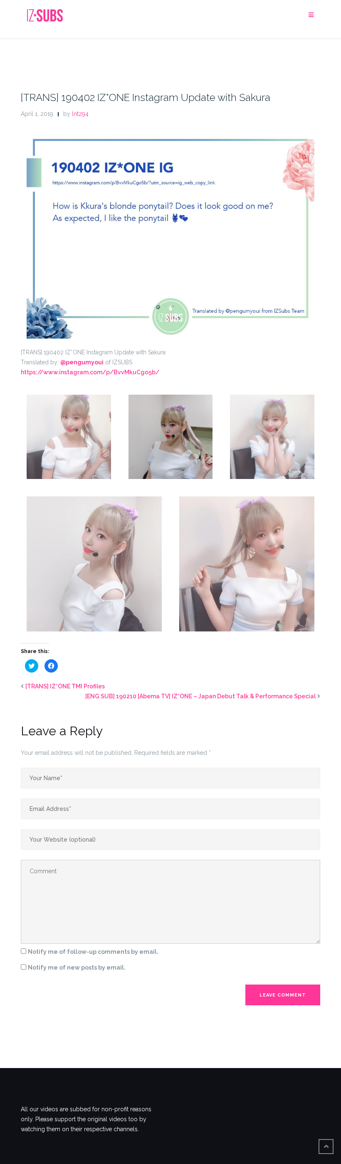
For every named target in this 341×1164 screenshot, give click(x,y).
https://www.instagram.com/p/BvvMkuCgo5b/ (90, 372)
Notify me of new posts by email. (77, 967)
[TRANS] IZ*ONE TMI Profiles (65, 686)
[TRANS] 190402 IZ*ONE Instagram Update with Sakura (145, 97)
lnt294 (80, 114)
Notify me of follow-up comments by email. (93, 951)
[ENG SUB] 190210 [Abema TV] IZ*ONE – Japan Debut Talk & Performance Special (200, 696)
